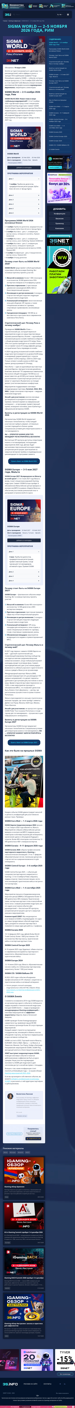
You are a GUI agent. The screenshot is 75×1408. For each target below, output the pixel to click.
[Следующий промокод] (72, 1362)
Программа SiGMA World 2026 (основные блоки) (59, 50)
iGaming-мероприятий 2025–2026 (17, 1073)
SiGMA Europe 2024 (55, 141)
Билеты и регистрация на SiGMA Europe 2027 (58, 95)
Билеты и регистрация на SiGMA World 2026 (58, 69)
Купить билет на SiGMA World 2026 (24, 461)
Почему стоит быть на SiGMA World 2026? (59, 56)
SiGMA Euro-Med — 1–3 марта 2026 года (59, 107)
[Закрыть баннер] (73, 1407)
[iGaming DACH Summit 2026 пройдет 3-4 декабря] (24, 1269)
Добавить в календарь (24, 167)
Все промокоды (65, 1374)
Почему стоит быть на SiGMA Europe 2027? (59, 82)
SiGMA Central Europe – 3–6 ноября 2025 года (58, 120)
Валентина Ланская (24, 1094)
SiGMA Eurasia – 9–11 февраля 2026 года (59, 114)
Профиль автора (21, 1116)
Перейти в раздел (55, 167)
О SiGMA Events (54, 149)
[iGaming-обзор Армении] (24, 1178)
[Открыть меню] (68, 15)
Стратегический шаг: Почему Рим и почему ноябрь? (59, 63)
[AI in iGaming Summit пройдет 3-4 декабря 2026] (24, 1223)
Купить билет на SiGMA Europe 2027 (24, 742)
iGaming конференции (14, 1134)
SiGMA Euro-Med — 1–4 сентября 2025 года (57, 127)
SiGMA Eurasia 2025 (55, 132)
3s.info (63, 1398)
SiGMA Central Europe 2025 (58, 136)
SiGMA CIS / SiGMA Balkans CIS (59, 145)
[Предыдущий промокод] (3, 1362)
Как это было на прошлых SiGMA (57, 101)
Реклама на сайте (30, 1384)
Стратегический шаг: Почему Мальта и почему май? (59, 88)
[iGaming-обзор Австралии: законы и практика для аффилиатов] (24, 1316)
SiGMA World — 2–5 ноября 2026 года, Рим (58, 43)
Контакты (47, 1384)
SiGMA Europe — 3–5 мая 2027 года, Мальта (59, 75)
